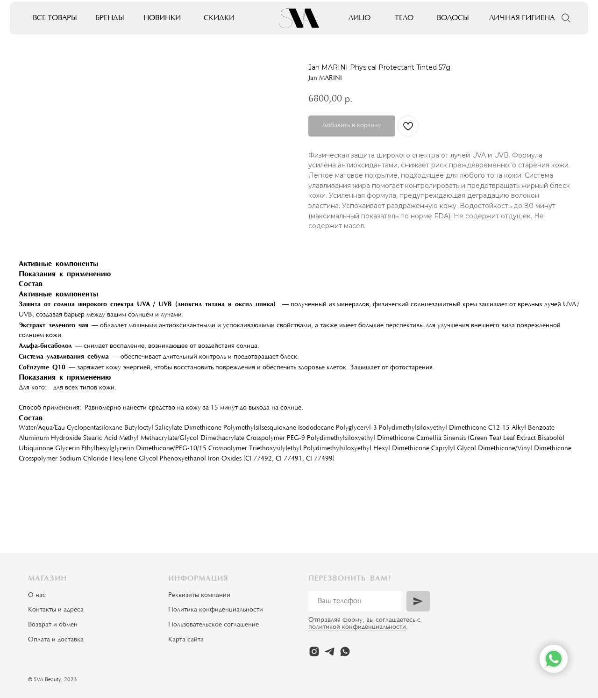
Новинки (162, 18)
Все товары (55, 18)
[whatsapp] (345, 651)
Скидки (219, 18)
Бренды (109, 18)
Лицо (359, 18)
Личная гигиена (522, 18)
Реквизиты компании (199, 595)
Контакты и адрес (54, 610)
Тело (404, 18)
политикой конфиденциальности (357, 627)
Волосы (453, 18)
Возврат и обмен (53, 625)
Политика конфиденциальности (215, 610)
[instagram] (314, 651)
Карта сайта (186, 640)
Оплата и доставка (56, 640)
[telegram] (329, 651)
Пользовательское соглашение (213, 625)
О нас (37, 595)
